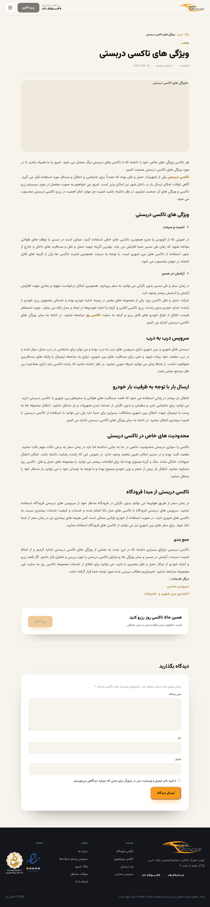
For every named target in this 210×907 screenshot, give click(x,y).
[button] (28, 7)
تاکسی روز (93, 315)
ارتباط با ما (82, 881)
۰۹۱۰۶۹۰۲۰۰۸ (176, 875)
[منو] (10, 7)
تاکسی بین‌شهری (123, 859)
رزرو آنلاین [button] (40, 621)
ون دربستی (127, 866)
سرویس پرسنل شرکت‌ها (73, 859)
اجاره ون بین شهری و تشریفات (166, 593)
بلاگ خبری (183, 34)
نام (179, 738)
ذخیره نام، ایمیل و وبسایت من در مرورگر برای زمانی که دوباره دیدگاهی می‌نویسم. (124, 780)
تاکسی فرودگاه (124, 851)
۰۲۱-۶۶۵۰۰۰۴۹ (151, 875)
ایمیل (178, 759)
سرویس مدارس (178, 586)
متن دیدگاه (175, 694)
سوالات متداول (79, 874)
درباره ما (83, 851)
